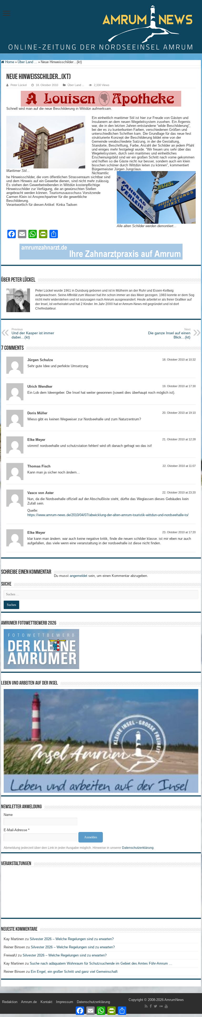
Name (8, 815)
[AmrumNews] (101, 27)
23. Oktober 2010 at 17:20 (179, 532)
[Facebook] (150, 1006)
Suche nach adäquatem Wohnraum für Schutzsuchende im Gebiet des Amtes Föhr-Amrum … (101, 963)
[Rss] (146, 1006)
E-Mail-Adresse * (16, 830)
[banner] (101, 251)
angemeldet (78, 576)
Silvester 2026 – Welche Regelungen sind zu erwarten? (72, 939)
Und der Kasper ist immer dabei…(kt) (33, 333)
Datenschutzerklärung (138, 848)
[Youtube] (166, 1006)
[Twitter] (155, 1006)
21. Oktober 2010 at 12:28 (179, 439)
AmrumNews (174, 1000)
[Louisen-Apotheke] (101, 98)
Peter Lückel (19, 85)
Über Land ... (27, 62)
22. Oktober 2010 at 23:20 (179, 492)
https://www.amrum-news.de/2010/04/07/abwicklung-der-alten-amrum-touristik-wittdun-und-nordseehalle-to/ (108, 515)
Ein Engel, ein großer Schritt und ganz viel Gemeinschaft (74, 972)
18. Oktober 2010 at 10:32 (179, 359)
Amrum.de (29, 1002)
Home (9, 62)
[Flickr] (161, 1006)
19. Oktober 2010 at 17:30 (179, 386)
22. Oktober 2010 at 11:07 (179, 465)
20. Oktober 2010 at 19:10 (179, 412)
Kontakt (46, 1002)
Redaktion (9, 1002)
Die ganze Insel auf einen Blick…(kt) (169, 333)
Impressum (64, 1002)
